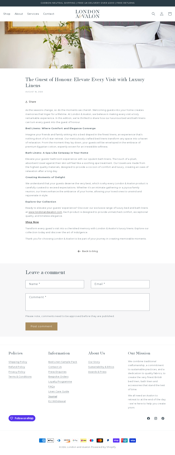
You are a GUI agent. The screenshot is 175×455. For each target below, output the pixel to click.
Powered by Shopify (103, 447)
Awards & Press (97, 371)
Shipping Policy (18, 361)
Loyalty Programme (60, 381)
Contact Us (55, 366)
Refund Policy (17, 366)
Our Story (94, 361)
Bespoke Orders (58, 376)
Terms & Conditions (20, 376)
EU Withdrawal (57, 401)
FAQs (51, 386)
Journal (52, 396)
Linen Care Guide (58, 391)
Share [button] (32, 101)
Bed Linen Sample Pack (62, 361)
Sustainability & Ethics (101, 366)
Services (33, 13)
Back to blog (90, 251)
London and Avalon (78, 447)
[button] (153, 14)
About (19, 13)
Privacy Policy (17, 371)
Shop (7, 13)
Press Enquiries (57, 371)
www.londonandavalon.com (45, 212)
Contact (49, 13)
